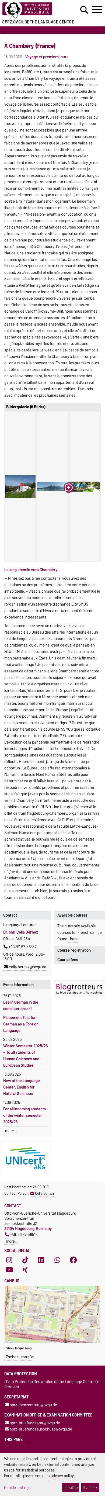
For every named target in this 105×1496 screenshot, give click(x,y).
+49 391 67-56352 (23, 947)
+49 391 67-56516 (23, 1234)
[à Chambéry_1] (20, 486)
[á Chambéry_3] (84, 486)
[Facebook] (73, 1260)
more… (12, 1241)
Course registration (74, 950)
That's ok (90, 1487)
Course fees (67, 959)
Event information (18, 985)
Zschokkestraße (20, 1356)
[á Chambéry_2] (52, 486)
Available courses (72, 915)
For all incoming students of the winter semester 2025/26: (24, 1115)
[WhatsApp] (57, 1260)
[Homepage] (32, 11)
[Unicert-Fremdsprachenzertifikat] (25, 1158)
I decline (71, 1487)
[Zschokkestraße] (52, 1341)
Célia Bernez (44, 1193)
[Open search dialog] (84, 10)
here (74, 939)
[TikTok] (25, 1260)
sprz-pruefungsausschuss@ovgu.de (41, 1429)
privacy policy (62, 1475)
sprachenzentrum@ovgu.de (33, 1405)
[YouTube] (9, 1270)
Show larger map (19, 1348)
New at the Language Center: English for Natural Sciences (21, 1087)
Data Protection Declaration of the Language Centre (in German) (51, 1384)
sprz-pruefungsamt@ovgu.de (35, 1423)
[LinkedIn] (41, 1260)
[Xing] (25, 1270)
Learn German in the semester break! (20, 1005)
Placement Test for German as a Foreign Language (20, 1024)
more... (10, 1131)
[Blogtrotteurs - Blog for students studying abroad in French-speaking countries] (79, 988)
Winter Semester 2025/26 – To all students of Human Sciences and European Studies (25, 1056)
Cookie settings (17, 1487)
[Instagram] (9, 1260)
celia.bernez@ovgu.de (27, 967)
